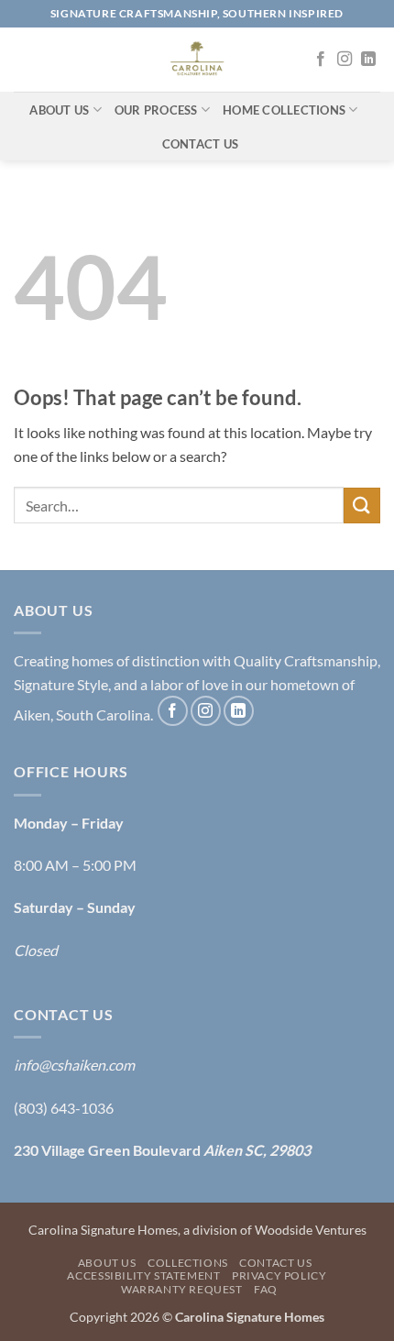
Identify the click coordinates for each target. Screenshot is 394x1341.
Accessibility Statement (143, 1275)
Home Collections (284, 110)
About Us (59, 110)
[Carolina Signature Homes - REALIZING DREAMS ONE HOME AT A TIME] (197, 59)
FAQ (266, 1289)
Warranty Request (182, 1289)
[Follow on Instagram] (344, 59)
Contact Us (200, 144)
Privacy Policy (279, 1275)
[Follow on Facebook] (320, 59)
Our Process (156, 110)
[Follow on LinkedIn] (368, 59)
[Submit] (362, 505)
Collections (188, 1263)
